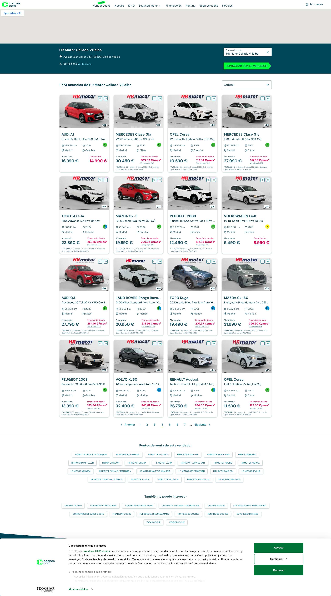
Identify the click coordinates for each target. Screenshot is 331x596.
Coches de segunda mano (139, 505)
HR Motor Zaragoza (229, 479)
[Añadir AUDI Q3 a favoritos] (100, 262)
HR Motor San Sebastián (192, 471)
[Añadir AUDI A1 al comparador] (106, 98)
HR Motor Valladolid (198, 479)
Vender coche (177, 522)
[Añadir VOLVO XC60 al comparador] (160, 343)
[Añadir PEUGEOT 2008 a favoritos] (208, 180)
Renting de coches (218, 514)
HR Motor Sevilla (251, 471)
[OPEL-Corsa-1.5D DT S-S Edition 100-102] (247, 378)
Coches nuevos (216, 505)
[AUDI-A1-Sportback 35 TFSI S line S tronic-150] (84, 133)
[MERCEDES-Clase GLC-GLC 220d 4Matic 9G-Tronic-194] (247, 133)
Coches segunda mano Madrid (249, 505)
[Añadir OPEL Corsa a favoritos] (208, 98)
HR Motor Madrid (223, 462)
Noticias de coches (188, 514)
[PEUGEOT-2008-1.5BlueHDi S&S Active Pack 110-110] (192, 215)
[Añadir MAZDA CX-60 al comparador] (268, 262)
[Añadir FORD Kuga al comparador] (214, 262)
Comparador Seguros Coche (88, 514)
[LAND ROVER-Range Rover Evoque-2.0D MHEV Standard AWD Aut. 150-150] (138, 296)
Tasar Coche (154, 522)
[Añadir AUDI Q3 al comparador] (106, 262)
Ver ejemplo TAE (147, 163)
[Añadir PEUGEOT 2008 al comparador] (214, 180)
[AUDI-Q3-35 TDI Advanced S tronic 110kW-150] (84, 296)
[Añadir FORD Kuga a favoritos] (208, 262)
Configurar (276, 558)
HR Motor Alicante (158, 454)
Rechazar (279, 570)
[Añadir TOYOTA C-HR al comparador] (106, 180)
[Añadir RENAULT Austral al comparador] (214, 343)
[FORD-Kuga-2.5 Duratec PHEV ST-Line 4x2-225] (192, 296)
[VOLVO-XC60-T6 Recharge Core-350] (138, 378)
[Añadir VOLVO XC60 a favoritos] (154, 343)
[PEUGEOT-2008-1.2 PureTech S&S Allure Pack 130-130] (84, 378)
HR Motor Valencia (168, 479)
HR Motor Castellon (82, 462)
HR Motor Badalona (187, 454)
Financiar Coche (122, 514)
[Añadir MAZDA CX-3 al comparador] (160, 180)
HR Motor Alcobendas (127, 454)
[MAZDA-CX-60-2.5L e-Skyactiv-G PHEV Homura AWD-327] (247, 296)
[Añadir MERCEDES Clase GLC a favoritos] (262, 98)
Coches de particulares (103, 505)
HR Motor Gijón (110, 462)
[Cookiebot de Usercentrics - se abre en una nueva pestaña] (46, 589)
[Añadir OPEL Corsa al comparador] (214, 98)
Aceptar (279, 547)
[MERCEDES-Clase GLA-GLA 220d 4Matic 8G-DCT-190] (138, 133)
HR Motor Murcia (250, 462)
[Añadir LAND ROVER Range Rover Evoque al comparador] (160, 262)
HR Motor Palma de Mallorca (115, 471)
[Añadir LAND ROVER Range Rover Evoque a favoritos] (154, 262)
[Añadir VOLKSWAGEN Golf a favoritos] (262, 180)
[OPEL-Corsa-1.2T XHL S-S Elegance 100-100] (192, 133)
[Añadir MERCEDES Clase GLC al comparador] (268, 98)
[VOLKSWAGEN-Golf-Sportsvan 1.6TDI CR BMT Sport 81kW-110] (247, 215)
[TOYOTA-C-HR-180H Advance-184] (84, 215)
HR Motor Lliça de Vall (193, 462)
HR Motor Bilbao (247, 454)
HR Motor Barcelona (218, 454)
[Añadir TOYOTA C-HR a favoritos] (100, 180)
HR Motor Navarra (81, 471)
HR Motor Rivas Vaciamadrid (154, 471)
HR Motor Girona (137, 462)
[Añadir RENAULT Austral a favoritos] (208, 343)
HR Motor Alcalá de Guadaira (91, 454)
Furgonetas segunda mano (154, 514)
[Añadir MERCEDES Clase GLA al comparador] (160, 98)
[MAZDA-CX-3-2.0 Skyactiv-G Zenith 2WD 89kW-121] (138, 215)
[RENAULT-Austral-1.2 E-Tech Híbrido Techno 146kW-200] (192, 378)
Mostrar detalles (78, 589)
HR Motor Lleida (163, 462)
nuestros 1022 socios (96, 551)
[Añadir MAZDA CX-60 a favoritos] (262, 262)
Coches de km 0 (73, 505)
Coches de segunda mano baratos (180, 505)
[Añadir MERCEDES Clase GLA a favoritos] (154, 98)
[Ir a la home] (11, 4)
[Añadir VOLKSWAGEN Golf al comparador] (268, 180)
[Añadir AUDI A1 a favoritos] (100, 98)
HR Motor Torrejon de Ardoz (106, 479)
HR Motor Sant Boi (223, 471)
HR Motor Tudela (140, 479)
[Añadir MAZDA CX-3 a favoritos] (154, 180)
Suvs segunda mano (247, 514)
